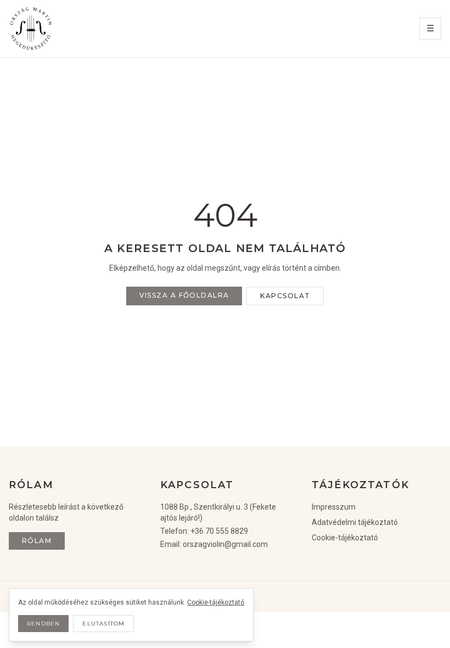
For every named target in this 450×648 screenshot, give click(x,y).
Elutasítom (103, 623)
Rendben (43, 623)
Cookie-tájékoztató (345, 537)
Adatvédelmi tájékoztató (355, 522)
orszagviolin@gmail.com (225, 544)
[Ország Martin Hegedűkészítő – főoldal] (31, 29)
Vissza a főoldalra (184, 295)
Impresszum (334, 506)
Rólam (37, 541)
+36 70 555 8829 (219, 531)
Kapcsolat (285, 296)
